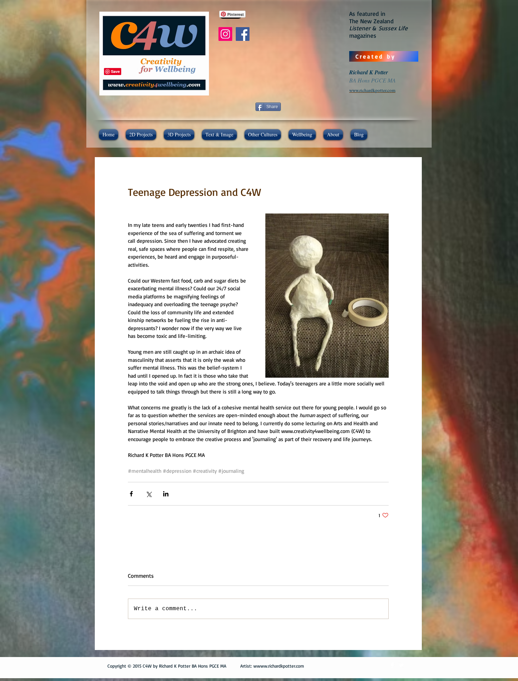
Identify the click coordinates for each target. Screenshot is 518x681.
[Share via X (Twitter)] (148, 493)
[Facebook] (242, 34)
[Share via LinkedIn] (165, 493)
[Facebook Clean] (392, 665)
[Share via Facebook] (131, 493)
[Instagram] (225, 34)
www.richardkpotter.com (280, 666)
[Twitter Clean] (401, 665)
